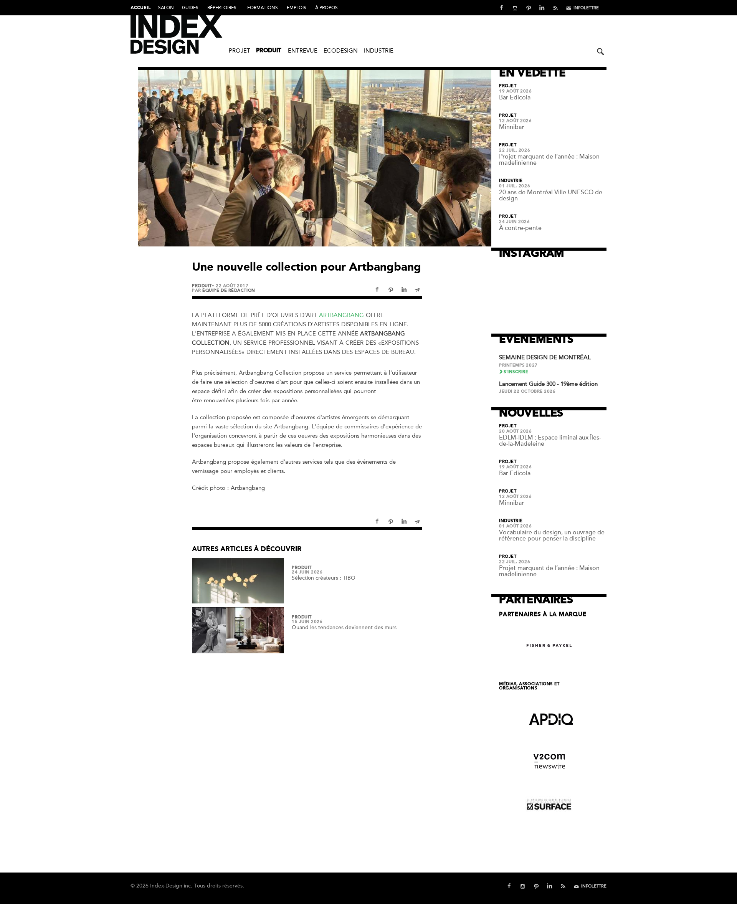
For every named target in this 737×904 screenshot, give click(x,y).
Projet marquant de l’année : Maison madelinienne (549, 160)
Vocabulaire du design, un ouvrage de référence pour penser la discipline (552, 535)
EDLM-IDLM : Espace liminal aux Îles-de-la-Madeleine (550, 441)
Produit (268, 51)
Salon (166, 7)
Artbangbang (341, 315)
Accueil (140, 8)
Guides (190, 7)
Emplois (296, 7)
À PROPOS (326, 7)
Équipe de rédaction (228, 290)
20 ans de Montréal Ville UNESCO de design (550, 195)
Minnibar (511, 127)
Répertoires (221, 7)
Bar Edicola (514, 97)
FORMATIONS (262, 7)
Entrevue (302, 50)
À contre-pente (520, 228)
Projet (239, 50)
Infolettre (586, 7)
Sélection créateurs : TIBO (323, 578)
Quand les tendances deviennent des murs (344, 627)
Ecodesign (341, 50)
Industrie (378, 50)
